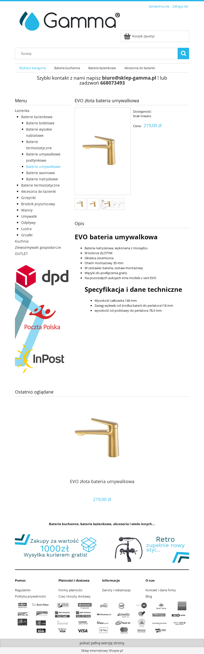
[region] (102, 548)
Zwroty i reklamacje (116, 590)
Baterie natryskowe (42, 179)
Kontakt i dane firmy (161, 590)
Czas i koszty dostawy (74, 596)
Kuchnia (22, 241)
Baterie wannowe (40, 172)
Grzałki (27, 235)
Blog (149, 596)
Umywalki (29, 216)
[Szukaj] (183, 53)
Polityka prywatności (30, 596)
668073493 (112, 83)
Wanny (27, 210)
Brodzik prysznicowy (38, 203)
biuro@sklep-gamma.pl (129, 78)
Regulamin (23, 590)
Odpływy (28, 222)
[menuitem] (32, 68)
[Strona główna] (68, 20)
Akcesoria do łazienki (38, 191)
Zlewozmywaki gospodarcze (38, 247)
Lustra (26, 228)
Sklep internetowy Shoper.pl (102, 650)
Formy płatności (70, 590)
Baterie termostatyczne (40, 185)
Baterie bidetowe (40, 123)
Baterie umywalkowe (43, 166)
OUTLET (21, 253)
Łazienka (22, 110)
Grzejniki (28, 197)
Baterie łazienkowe (36, 116)
